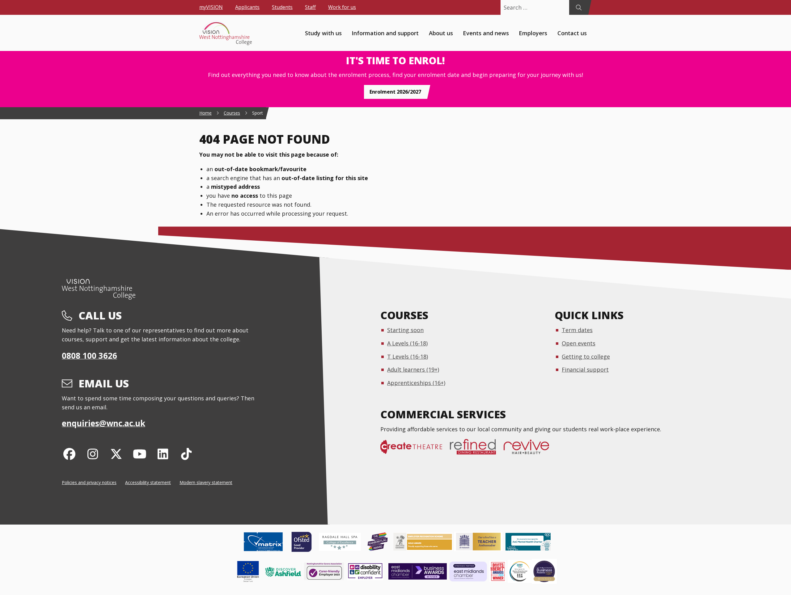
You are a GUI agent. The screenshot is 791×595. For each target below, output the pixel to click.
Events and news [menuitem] (486, 32)
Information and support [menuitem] (385, 32)
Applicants (247, 7)
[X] (116, 453)
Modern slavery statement (206, 482)
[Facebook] (69, 453)
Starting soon (405, 330)
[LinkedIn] (163, 453)
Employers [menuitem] (533, 32)
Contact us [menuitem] (572, 32)
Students (282, 7)
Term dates (577, 330)
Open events (578, 343)
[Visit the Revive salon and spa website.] (530, 450)
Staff (310, 7)
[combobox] (535, 7)
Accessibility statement (148, 482)
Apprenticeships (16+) (416, 382)
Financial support (585, 369)
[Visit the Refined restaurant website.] (477, 450)
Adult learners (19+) (413, 369)
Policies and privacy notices (89, 482)
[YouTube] (139, 453)
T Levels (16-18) (407, 356)
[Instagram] (92, 453)
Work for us (342, 7)
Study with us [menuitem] (323, 32)
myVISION (211, 7)
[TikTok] (186, 453)
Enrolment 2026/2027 (395, 91)
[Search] (578, 7)
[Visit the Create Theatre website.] (415, 450)
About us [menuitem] (441, 32)
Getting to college (586, 356)
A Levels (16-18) (407, 343)
